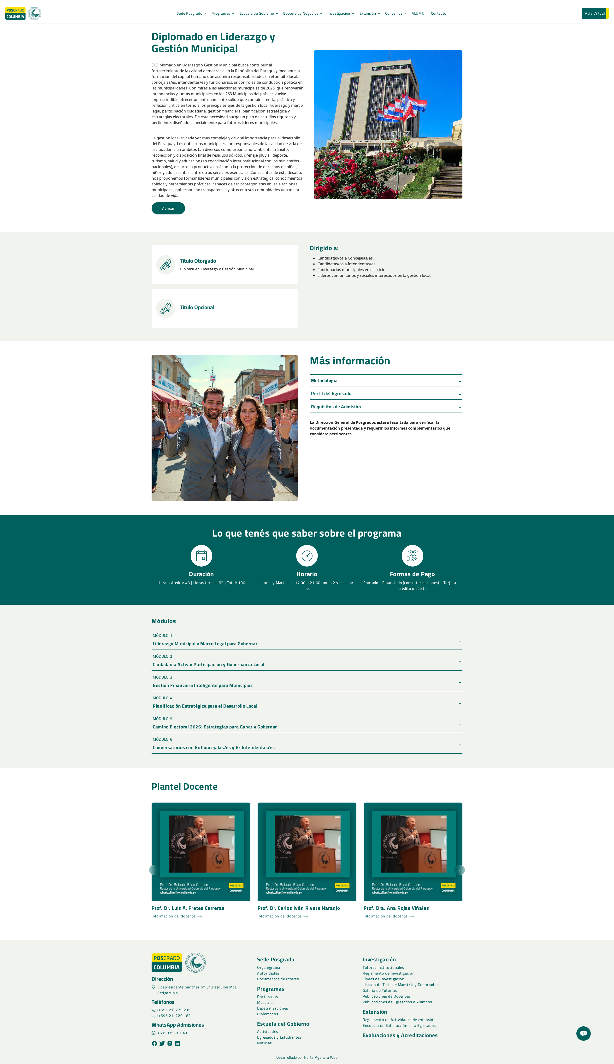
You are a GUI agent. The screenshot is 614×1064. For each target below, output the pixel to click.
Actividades (267, 1031)
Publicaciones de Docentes (386, 996)
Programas (221, 13)
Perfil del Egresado (331, 393)
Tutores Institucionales (383, 967)
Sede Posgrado (189, 13)
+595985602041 (172, 1033)
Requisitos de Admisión (336, 407)
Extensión (368, 13)
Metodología (324, 380)
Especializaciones (272, 1008)
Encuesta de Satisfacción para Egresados (399, 1025)
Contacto (438, 13)
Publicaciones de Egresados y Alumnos (397, 1002)
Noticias (264, 1043)
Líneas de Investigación (384, 979)
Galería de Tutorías (380, 990)
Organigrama (268, 967)
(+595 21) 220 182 (174, 1015)
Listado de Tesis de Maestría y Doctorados (400, 984)
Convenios (393, 13)
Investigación (339, 13)
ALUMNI (419, 13)
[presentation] (154, 870)
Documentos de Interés (278, 979)
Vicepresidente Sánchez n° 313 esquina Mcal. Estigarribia (198, 990)
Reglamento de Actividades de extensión (399, 1020)
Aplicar (168, 208)
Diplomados (267, 1014)
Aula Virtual (595, 13)
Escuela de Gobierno (257, 13)
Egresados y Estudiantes (279, 1037)
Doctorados (267, 996)
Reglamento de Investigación (388, 973)
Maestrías (266, 1002)
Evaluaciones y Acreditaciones (400, 1035)
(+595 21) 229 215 (174, 1010)
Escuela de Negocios (300, 13)
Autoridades (268, 973)
